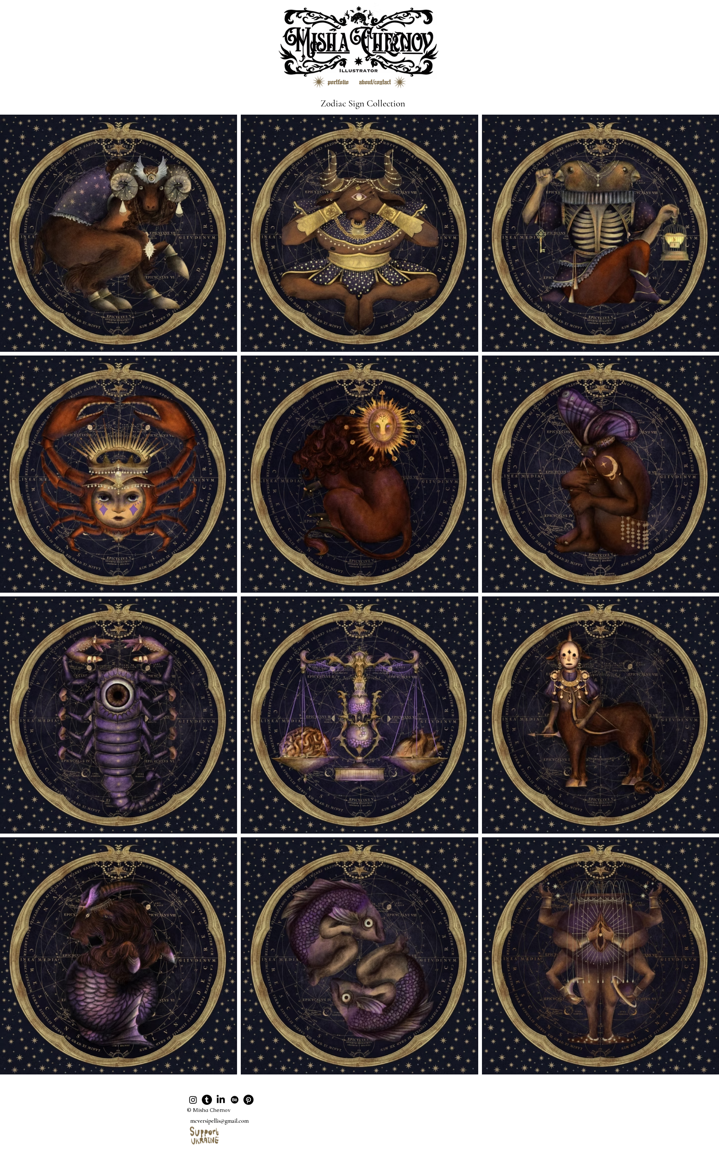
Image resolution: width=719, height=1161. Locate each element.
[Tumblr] (207, 1100)
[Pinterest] (248, 1100)
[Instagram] (193, 1100)
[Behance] (235, 1100)
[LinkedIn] (221, 1100)
